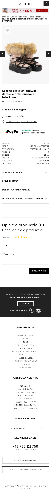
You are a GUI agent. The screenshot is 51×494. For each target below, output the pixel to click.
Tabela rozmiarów (25, 401)
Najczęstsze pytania (25, 408)
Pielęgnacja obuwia (25, 405)
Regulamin (25, 386)
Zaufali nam (25, 348)
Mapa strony (26, 367)
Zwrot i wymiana (25, 395)
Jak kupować (25, 389)
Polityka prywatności (25, 361)
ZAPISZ (25, 303)
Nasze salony (25, 358)
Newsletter (25, 354)
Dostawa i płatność (25, 392)
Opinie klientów (25, 345)
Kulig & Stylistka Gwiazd (25, 351)
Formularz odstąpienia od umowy (25, 469)
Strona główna (25, 335)
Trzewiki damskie (39, 149)
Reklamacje (25, 398)
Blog (25, 342)
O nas (25, 338)
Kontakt (25, 364)
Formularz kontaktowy (26, 460)
